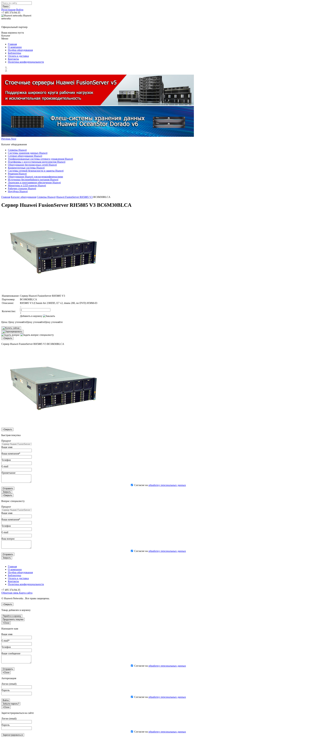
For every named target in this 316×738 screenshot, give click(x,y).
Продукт (6, 440)
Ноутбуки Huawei (18, 191)
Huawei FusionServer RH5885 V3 (74, 197)
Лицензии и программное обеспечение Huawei (34, 182)
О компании (15, 47)
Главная (12, 44)
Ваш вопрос (8, 538)
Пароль (5, 690)
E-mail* (5, 640)
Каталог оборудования (23, 197)
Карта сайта (25, 592)
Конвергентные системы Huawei (26, 167)
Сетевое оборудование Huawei (25, 156)
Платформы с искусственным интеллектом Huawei (36, 161)
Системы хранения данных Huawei (27, 153)
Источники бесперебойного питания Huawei (33, 179)
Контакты (13, 59)
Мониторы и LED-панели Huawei (27, 185)
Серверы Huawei (17, 150)
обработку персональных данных (167, 485)
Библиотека (14, 53)
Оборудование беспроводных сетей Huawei (32, 164)
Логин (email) (8, 683)
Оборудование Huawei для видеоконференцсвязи (35, 176)
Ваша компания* (10, 453)
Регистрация (8, 9)
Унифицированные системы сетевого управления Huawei (40, 158)
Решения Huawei (17, 173)
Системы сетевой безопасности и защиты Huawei (36, 170)
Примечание (8, 472)
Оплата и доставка (18, 56)
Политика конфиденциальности (26, 61)
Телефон (6, 460)
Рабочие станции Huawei (22, 188)
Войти (19, 9)
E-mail (4, 466)
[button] (6, 138)
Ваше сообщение (10, 653)
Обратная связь (9, 592)
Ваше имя (6, 447)
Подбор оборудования (20, 50)
